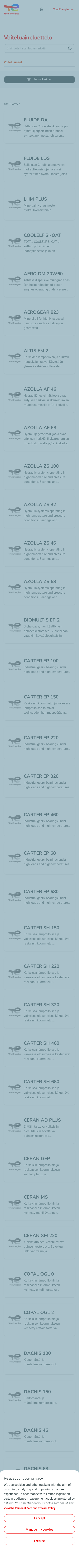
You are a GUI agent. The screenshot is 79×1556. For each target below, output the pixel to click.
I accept (39, 1518)
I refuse (39, 1541)
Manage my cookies (39, 1529)
